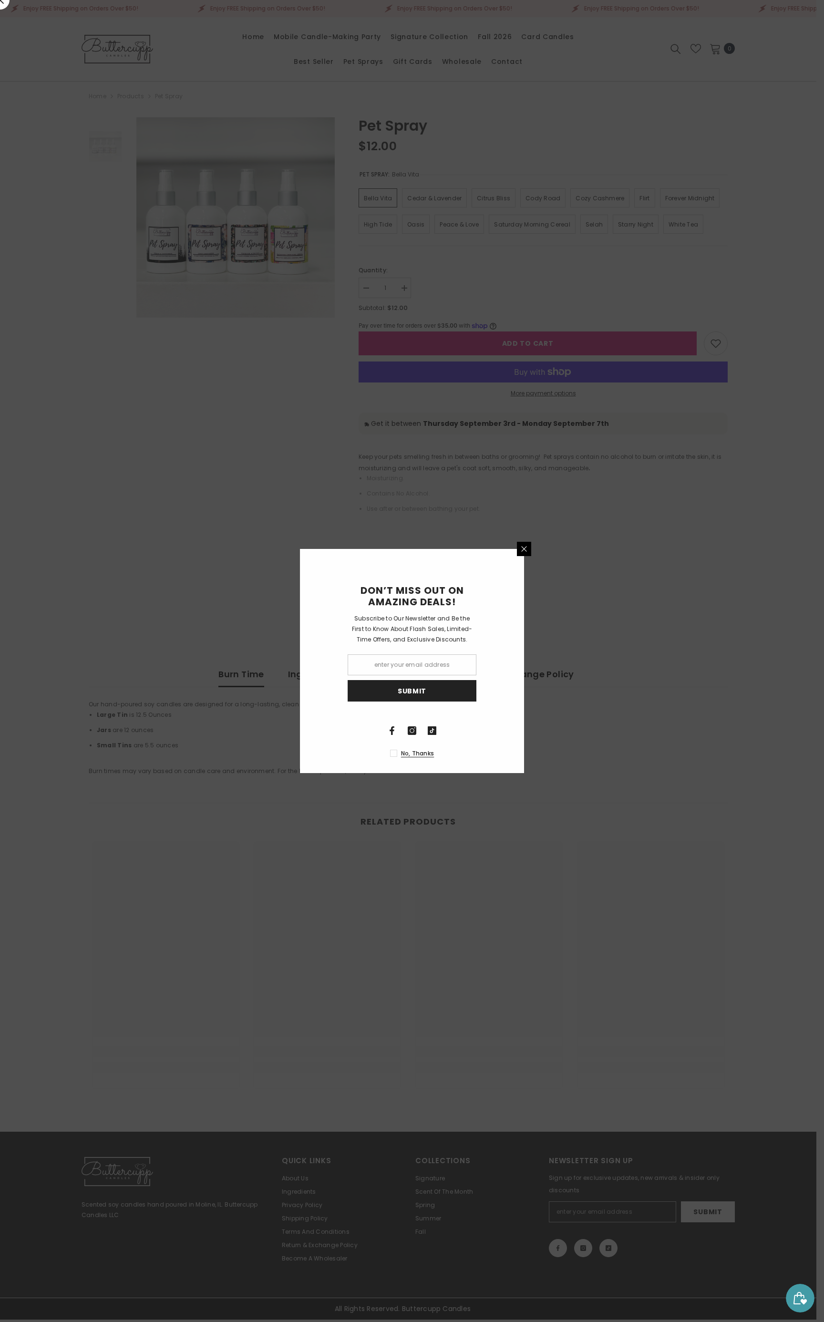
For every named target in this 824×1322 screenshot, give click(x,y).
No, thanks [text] (529, 753)
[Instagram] (524, 731)
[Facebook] (504, 731)
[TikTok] (544, 731)
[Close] (636, 549)
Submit (524, 691)
